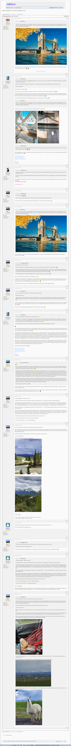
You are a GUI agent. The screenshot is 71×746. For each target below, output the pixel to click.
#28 (66, 539)
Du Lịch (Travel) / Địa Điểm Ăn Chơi (18, 10)
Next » (20, 14)
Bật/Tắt (51, 745)
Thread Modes (66, 16)
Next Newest (9, 729)
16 (17, 14)
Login (16, 7)
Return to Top (13, 741)
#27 (66, 522)
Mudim (13, 745)
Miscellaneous (8, 10)
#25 (66, 396)
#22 (66, 288)
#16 (66, 18)
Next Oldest (5, 729)
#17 (66, 76)
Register (19, 7)
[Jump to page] (22, 14)
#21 (66, 260)
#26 (66, 425)
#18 (66, 167)
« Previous (7, 14)
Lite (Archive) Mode (19, 741)
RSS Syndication (33, 741)
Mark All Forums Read (26, 741)
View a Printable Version (8, 735)
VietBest (3, 10)
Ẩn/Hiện (55, 745)
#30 (66, 594)
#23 (66, 312)
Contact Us (4, 741)
